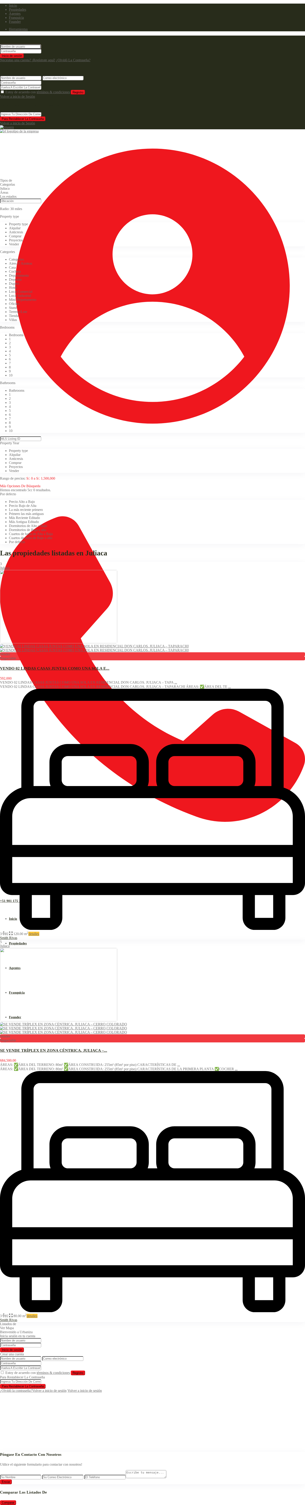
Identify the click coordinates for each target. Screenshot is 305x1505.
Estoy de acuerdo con (37, 92)
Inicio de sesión (12, 55)
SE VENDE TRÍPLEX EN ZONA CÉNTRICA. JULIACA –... (53, 1050)
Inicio (13, 5)
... (175, 682)
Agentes (15, 13)
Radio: (11, 209)
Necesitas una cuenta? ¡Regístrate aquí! (27, 60)
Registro (78, 92)
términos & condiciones (53, 92)
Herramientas (18, 29)
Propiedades (17, 9)
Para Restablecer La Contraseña (23, 119)
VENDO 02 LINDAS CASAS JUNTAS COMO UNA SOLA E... (54, 668)
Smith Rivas (8, 938)
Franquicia (16, 17)
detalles (34, 934)
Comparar (8, 1502)
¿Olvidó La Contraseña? (73, 60)
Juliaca (5, 568)
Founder (15, 21)
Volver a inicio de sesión (49, 1390)
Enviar (6, 1482)
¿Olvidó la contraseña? (16, 1390)
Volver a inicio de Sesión (17, 96)
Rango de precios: (12, 478)
